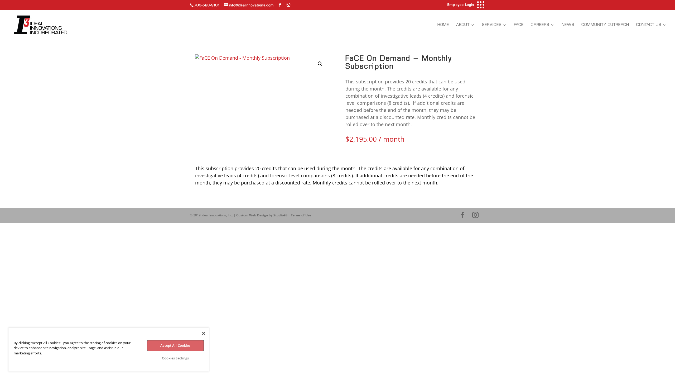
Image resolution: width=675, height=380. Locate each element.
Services (492, 25)
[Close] (203, 333)
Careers (540, 25)
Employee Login (460, 4)
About (463, 25)
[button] (320, 64)
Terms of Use (301, 215)
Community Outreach (605, 25)
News (568, 25)
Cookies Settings (175, 358)
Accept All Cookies (175, 345)
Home (443, 25)
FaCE (519, 25)
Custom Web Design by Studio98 (261, 215)
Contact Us (648, 25)
